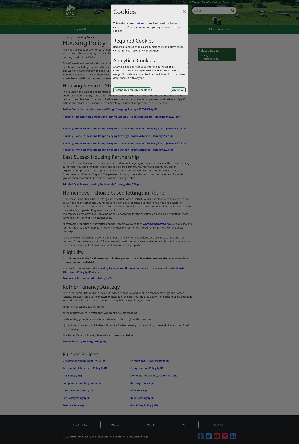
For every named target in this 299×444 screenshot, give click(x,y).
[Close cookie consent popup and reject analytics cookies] (184, 11)
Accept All (178, 90)
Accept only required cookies (132, 90)
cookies (139, 23)
